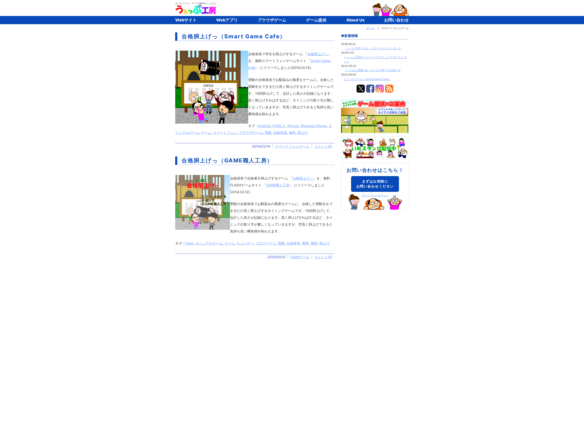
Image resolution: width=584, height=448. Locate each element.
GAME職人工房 (277, 185)
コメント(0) (323, 146)
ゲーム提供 (316, 20)
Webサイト (186, 20)
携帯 (305, 243)
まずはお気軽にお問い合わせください (375, 184)
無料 (292, 132)
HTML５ (278, 126)
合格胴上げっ (317, 54)
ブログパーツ (266, 243)
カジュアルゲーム (209, 243)
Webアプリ (227, 20)
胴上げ (302, 132)
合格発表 (280, 132)
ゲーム (206, 132)
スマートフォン (225, 132)
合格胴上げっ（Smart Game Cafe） (234, 36)
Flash (189, 243)
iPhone (293, 126)
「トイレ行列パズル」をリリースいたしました (372, 48)
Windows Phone (313, 126)
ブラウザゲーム (272, 20)
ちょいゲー (245, 243)
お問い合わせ (396, 20)
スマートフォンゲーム (292, 146)
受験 (268, 132)
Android (264, 126)
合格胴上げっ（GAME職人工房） (227, 160)
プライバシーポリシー (375, 195)
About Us (355, 20)
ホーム (370, 28)
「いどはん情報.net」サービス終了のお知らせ (372, 70)
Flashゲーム (299, 257)
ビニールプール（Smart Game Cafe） (367, 79)
